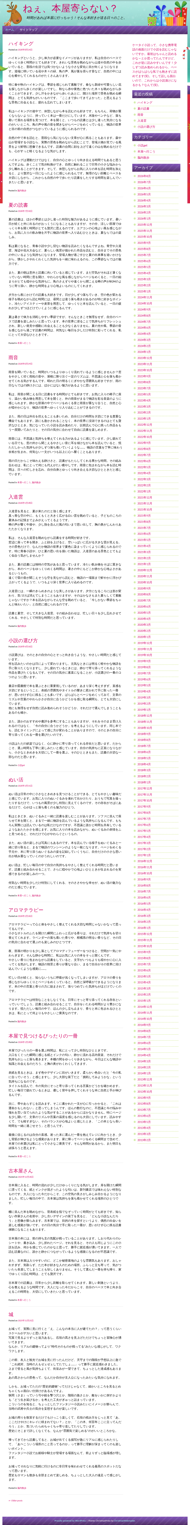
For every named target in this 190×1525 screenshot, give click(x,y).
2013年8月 (144, 1103)
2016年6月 (144, 897)
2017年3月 (144, 843)
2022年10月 (144, 437)
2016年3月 (144, 916)
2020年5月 (144, 612)
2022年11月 (144, 431)
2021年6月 (144, 534)
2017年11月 (144, 794)
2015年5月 (144, 976)
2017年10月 (144, 800)
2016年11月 (144, 867)
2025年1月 (144, 291)
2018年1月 (144, 782)
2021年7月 (144, 528)
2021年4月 (144, 546)
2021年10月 (144, 509)
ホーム (9, 29)
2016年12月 (144, 861)
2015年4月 (144, 982)
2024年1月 (144, 352)
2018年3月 (144, 770)
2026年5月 (144, 194)
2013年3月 (144, 1134)
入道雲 (16, 497)
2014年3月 (144, 1061)
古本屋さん (21, 1171)
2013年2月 (144, 1140)
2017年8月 (144, 812)
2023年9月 (144, 376)
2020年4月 (144, 619)
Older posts (15, 1500)
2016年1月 (144, 928)
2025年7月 (144, 255)
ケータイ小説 (141, 45)
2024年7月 (144, 322)
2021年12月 (144, 497)
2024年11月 (144, 297)
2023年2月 (144, 412)
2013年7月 (144, 1110)
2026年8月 (144, 176)
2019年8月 (144, 667)
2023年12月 (144, 358)
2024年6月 (144, 327)
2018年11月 (144, 722)
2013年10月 (144, 1091)
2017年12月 (144, 788)
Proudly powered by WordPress (70, 1521)
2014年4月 (144, 1055)
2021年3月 (144, 552)
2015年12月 (144, 934)
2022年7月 (144, 455)
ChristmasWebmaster (124, 1521)
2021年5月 (144, 540)
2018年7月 (144, 746)
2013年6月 (144, 1116)
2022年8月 (144, 449)
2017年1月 (144, 855)
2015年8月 (144, 958)
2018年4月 (144, 764)
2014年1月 (144, 1073)
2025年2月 (144, 285)
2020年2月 (144, 631)
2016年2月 (144, 922)
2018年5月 (144, 758)
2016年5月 (144, 903)
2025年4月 (144, 273)
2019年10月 (144, 655)
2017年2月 (144, 849)
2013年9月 (144, 1098)
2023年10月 (144, 370)
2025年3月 (144, 279)
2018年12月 (144, 715)
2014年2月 (144, 1067)
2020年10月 (144, 582)
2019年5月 (144, 685)
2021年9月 (144, 515)
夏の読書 (18, 205)
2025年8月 (144, 249)
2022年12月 (144, 424)
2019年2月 (144, 703)
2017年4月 (144, 837)
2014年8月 (144, 1031)
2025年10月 (144, 236)
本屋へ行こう (24, 343)
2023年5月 (144, 394)
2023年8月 (144, 382)
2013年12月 (144, 1079)
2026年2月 (144, 212)
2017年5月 (144, 831)
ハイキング (21, 43)
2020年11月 (144, 576)
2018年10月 (144, 728)
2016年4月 (144, 910)
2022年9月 (144, 443)
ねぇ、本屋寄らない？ (70, 8)
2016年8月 (144, 885)
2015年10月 (144, 946)
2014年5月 (144, 1049)
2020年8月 (144, 594)
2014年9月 (144, 1025)
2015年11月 (144, 940)
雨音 (13, 357)
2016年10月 (144, 873)
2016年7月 (144, 891)
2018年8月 (144, 740)
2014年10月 (144, 1019)
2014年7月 (144, 1037)
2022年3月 (144, 479)
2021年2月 (144, 558)
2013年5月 (144, 1122)
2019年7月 (144, 673)
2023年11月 (144, 364)
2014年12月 (144, 1007)
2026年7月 (144, 182)
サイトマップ (28, 29)
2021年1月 (144, 564)
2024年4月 (144, 334)
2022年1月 (144, 491)
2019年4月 (144, 691)
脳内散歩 (21, 191)
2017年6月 (144, 825)
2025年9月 (144, 243)
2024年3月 (144, 340)
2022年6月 (144, 461)
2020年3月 (144, 624)
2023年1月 (144, 418)
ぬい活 (16, 779)
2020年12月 (144, 570)
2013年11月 (144, 1085)
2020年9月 (144, 588)
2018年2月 (144, 776)
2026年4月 (144, 200)
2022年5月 (144, 467)
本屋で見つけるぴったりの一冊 (43, 1036)
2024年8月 (144, 315)
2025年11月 (144, 231)
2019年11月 (144, 649)
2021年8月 (144, 522)
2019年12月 (144, 643)
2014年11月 (144, 1012)
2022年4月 (144, 473)
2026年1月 (144, 218)
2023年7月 (144, 388)
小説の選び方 (23, 640)
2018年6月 (144, 752)
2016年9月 (144, 879)
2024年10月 (144, 303)
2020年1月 (144, 637)
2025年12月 (144, 224)
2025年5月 (144, 267)
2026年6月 (144, 188)
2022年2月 (144, 485)
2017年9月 (144, 806)
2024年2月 (144, 346)
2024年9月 (144, 309)
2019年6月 (144, 679)
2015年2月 (144, 994)
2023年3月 (144, 406)
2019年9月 (144, 661)
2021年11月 (144, 503)
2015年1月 (144, 1000)
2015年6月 (144, 970)
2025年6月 (144, 261)
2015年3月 (144, 988)
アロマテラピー (26, 910)
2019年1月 (144, 710)
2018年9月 (144, 734)
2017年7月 (144, 819)
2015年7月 (144, 964)
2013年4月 (144, 1128)
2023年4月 (144, 400)
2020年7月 (144, 600)
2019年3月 (144, 697)
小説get (21, 765)
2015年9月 (144, 952)
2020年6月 (144, 606)
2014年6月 (144, 1043)
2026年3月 (144, 206)
